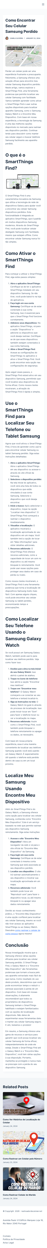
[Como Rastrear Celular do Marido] (23, 1179)
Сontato (7, 1236)
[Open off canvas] (43, 4)
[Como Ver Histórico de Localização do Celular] (23, 1103)
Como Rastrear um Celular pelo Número (22, 1158)
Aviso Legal (8, 1242)
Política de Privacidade (14, 1239)
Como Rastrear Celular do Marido (19, 1195)
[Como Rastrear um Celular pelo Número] (23, 1142)
